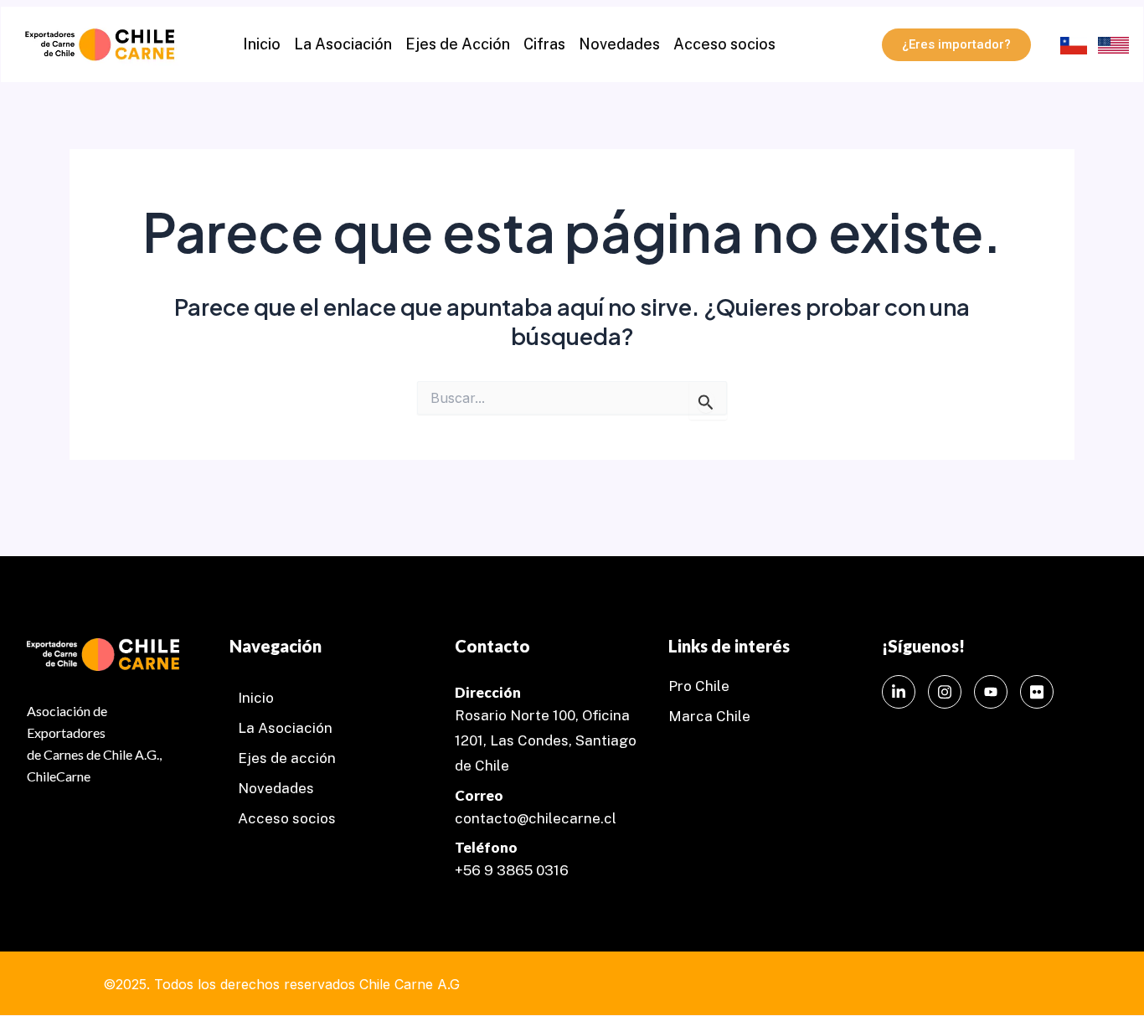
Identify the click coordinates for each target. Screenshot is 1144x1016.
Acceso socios (724, 44)
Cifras (544, 44)
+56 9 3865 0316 (512, 870)
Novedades (619, 44)
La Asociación (343, 44)
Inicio (262, 44)
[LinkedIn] (898, 692)
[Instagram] (944, 692)
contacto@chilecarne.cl (535, 818)
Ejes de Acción (457, 44)
